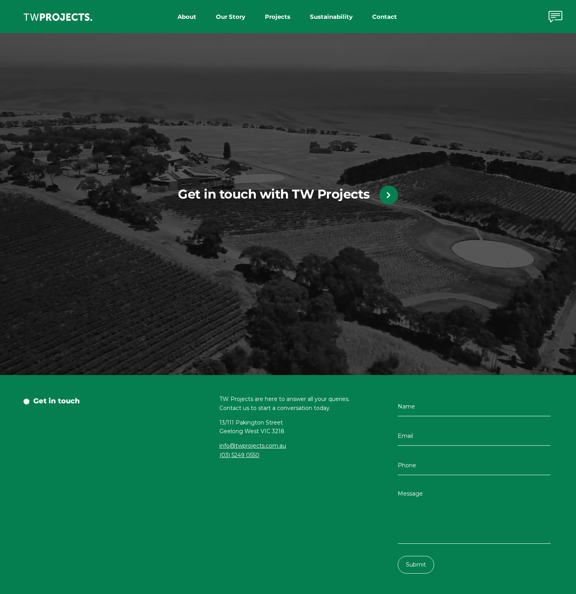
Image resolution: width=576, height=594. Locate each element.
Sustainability (331, 16)
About (187, 16)
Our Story (230, 16)
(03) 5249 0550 (239, 455)
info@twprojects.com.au (252, 445)
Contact (384, 16)
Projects (277, 16)
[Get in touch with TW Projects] (388, 195)
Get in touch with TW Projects (274, 194)
